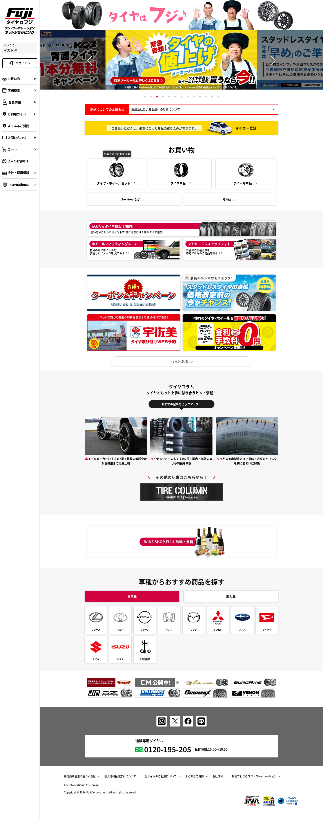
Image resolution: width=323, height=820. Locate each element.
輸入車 (231, 596)
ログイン (21, 63)
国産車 (132, 596)
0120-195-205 (167, 749)
